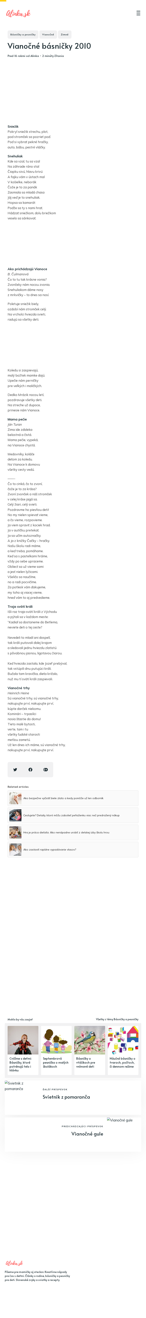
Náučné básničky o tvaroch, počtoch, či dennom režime (122, 1062)
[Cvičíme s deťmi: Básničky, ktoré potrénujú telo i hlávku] (23, 1050)
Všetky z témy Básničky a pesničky (117, 1019)
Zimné (65, 34)
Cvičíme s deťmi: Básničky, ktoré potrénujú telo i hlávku (21, 1064)
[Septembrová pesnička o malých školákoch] (56, 1050)
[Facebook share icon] (30, 769)
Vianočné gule (87, 1133)
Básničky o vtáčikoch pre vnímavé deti (85, 1062)
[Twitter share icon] (15, 769)
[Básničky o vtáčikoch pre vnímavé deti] (89, 1050)
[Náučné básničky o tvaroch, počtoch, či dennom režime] (123, 1050)
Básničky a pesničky (23, 34)
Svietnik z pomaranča (66, 1096)
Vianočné (48, 34)
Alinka (34, 56)
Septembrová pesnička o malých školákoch (55, 1062)
